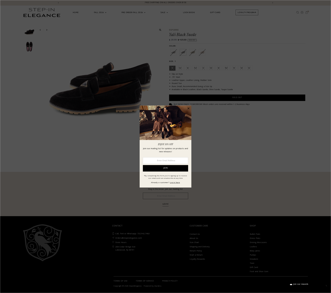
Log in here (175, 182)
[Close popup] (188, 108)
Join (165, 168)
